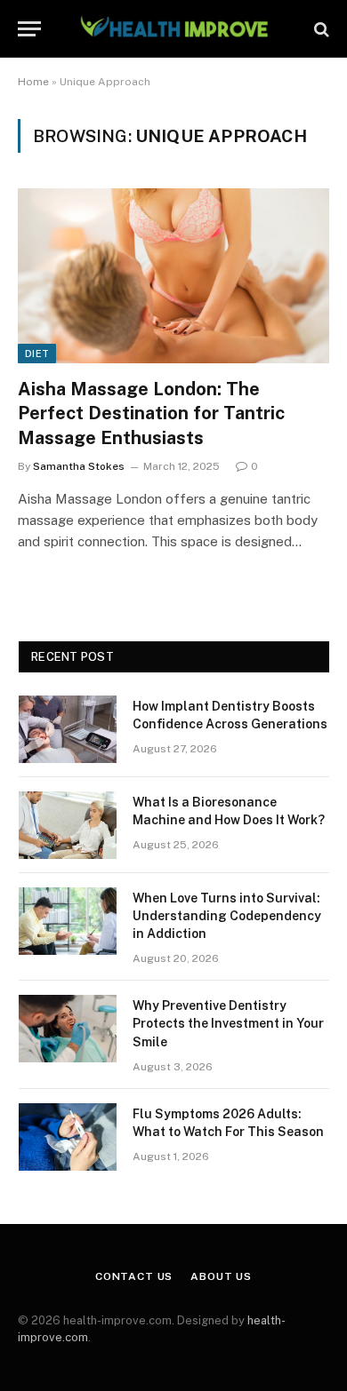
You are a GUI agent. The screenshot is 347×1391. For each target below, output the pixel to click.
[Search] (320, 29)
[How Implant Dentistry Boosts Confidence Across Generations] (68, 729)
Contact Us (134, 1276)
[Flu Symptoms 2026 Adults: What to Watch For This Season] (68, 1137)
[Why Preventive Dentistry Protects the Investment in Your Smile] (68, 1028)
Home (33, 82)
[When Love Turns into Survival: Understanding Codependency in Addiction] (68, 921)
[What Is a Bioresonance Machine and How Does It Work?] (68, 825)
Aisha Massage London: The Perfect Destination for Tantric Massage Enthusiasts (151, 413)
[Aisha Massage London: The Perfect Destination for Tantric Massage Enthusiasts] (173, 275)
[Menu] (29, 29)
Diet (37, 353)
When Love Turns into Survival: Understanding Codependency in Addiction (227, 916)
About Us (221, 1276)
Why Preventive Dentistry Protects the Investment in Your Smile (228, 1023)
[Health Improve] (173, 29)
